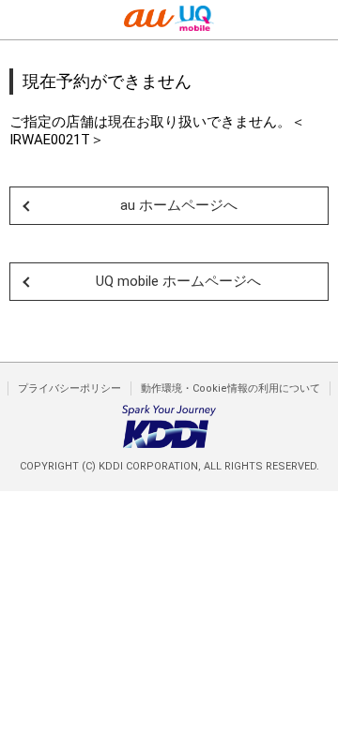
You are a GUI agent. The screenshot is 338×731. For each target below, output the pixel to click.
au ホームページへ (179, 205)
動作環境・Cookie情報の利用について (230, 388)
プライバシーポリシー (69, 388)
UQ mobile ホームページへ (178, 281)
